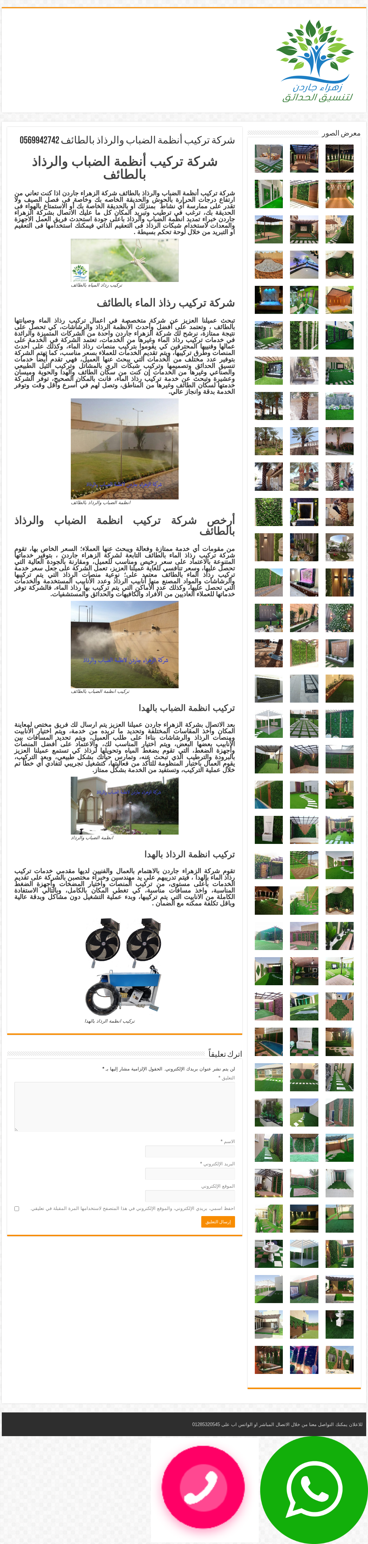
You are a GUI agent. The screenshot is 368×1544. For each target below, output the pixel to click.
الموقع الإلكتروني (218, 1186)
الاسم (228, 1141)
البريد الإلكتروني (217, 1163)
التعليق (226, 1078)
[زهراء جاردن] (316, 59)
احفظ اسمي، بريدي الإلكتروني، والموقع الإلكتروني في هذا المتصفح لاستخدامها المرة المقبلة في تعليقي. (132, 1208)
